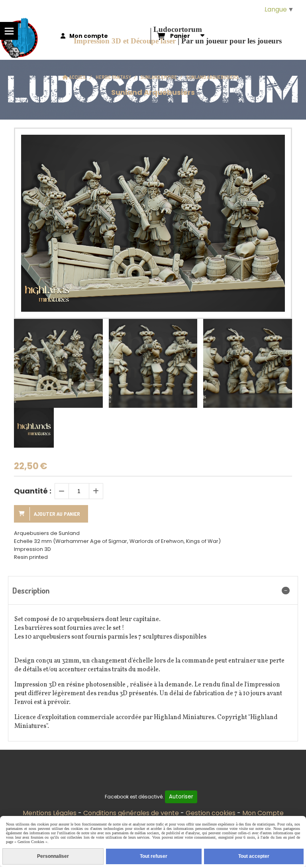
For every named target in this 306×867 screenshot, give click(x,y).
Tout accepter (253, 856)
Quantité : (32, 491)
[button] (281, 363)
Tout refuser (153, 856)
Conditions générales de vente (131, 813)
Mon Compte (263, 813)
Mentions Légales (49, 813)
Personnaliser (53, 856)
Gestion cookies (210, 813)
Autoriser (181, 796)
